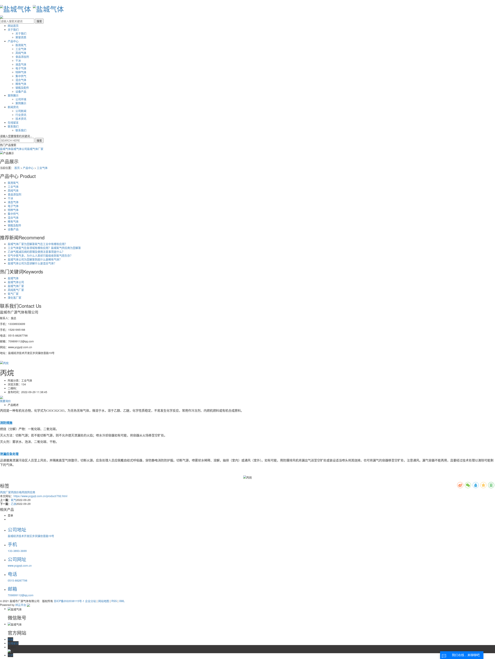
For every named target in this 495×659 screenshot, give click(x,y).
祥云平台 (20, 605)
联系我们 (13, 126)
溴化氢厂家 (14, 297)
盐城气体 (5, 149)
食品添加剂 (22, 56)
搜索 (39, 140)
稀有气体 (20, 84)
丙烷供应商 (28, 492)
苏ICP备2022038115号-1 (69, 601)
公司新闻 (20, 111)
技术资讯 (20, 118)
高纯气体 (20, 53)
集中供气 (20, 76)
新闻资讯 (13, 107)
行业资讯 (20, 115)
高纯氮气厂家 (16, 290)
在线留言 (13, 122)
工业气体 (20, 49)
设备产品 (20, 91)
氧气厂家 (13, 294)
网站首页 (13, 25)
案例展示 (13, 95)
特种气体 (20, 72)
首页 (17, 168)
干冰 (18, 60)
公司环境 (20, 99)
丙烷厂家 (5, 492)
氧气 (13, 500)
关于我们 (13, 29)
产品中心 (13, 41)
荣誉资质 (20, 37)
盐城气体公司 (19, 149)
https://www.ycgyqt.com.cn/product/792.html (40, 496)
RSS (114, 601)
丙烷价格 (16, 492)
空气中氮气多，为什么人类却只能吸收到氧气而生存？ (40, 255)
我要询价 (5, 401)
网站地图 (103, 601)
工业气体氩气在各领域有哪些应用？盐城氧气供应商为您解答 (44, 248)
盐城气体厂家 (35, 149)
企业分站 (90, 601)
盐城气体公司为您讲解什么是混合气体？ (32, 263)
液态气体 (20, 64)
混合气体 (20, 80)
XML (122, 601)
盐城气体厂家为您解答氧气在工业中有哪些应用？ (37, 244)
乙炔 (13, 504)
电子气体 (20, 68)
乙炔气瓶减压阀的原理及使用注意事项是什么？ (36, 251)
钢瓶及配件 (22, 87)
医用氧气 (20, 45)
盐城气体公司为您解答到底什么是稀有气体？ (35, 259)
